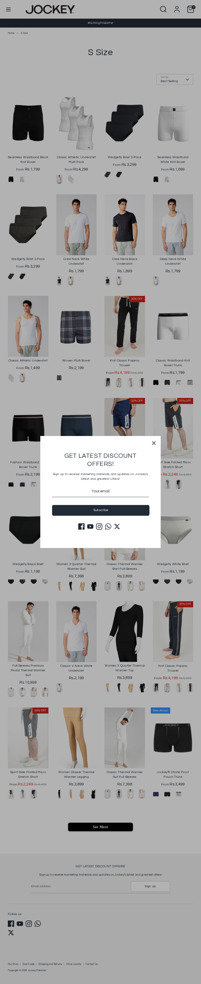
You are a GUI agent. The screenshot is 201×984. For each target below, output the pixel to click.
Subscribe (100, 510)
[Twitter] (117, 526)
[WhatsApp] (108, 526)
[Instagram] (99, 526)
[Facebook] (81, 526)
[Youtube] (90, 526)
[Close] (154, 443)
